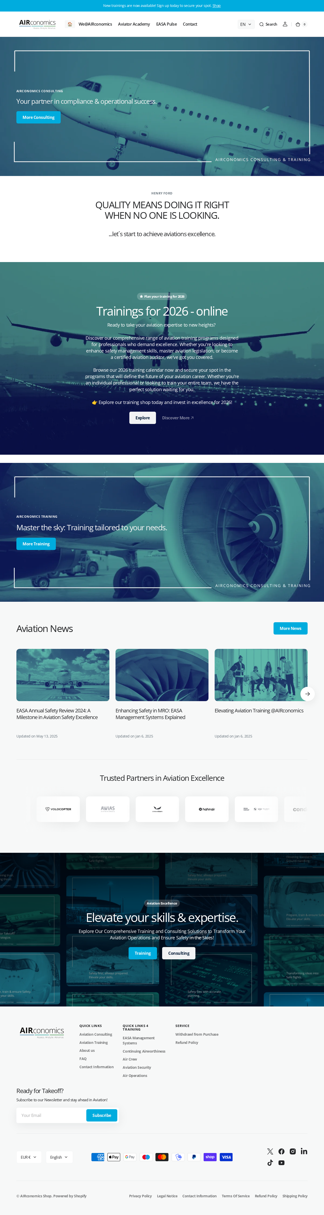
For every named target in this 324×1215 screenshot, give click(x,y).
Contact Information (96, 1066)
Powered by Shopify (70, 1195)
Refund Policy (186, 1042)
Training (143, 953)
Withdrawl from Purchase (196, 1034)
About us (87, 1050)
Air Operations (135, 1075)
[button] (268, 24)
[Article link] (62, 694)
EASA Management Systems (138, 1040)
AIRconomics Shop (35, 1195)
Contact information (199, 1195)
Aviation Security (137, 1067)
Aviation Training (93, 1042)
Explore (142, 418)
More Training (36, 544)
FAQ (83, 1058)
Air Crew (130, 1059)
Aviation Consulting (95, 1034)
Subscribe (101, 1115)
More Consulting (39, 117)
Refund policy (266, 1195)
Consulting (178, 953)
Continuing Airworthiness (144, 1051)
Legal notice (167, 1195)
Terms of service (236, 1195)
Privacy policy (140, 1195)
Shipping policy (295, 1195)
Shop (217, 5)
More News (290, 628)
